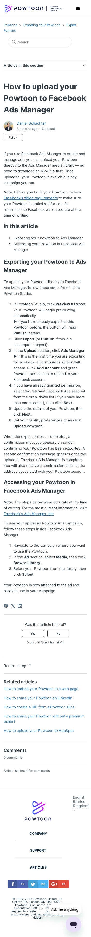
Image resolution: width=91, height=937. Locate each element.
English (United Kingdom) (81, 801)
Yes (33, 633)
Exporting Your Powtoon (41, 25)
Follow (13, 137)
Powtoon (10, 25)
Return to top (15, 666)
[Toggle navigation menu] (77, 9)
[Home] (34, 9)
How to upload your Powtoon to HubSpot (39, 730)
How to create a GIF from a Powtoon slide (39, 707)
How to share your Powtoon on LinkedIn (38, 698)
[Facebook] (6, 606)
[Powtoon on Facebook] (16, 885)
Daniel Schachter (31, 123)
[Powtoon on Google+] (57, 885)
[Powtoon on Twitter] (37, 885)
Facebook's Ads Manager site (29, 513)
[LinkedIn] (20, 606)
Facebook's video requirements (31, 198)
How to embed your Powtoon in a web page (41, 688)
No (58, 633)
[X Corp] (13, 606)
